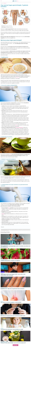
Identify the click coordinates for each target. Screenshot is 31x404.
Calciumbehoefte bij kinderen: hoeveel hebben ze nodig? (12, 329)
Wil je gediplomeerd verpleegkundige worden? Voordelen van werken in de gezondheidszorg (15, 247)
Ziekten (2, 273)
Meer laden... (15, 345)
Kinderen (2, 328)
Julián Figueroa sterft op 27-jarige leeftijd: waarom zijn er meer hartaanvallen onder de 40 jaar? (13, 275)
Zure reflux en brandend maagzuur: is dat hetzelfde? (11, 302)
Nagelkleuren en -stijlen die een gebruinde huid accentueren (12, 288)
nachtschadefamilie (19, 127)
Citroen (3, 213)
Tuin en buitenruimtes (4, 259)
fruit (9, 207)
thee (10, 154)
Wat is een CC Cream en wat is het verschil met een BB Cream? (13, 315)
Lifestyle (2, 3)
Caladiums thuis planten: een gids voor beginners (10, 260)
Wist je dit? (5, 3)
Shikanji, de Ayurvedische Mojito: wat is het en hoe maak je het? (13, 342)
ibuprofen (17, 77)
